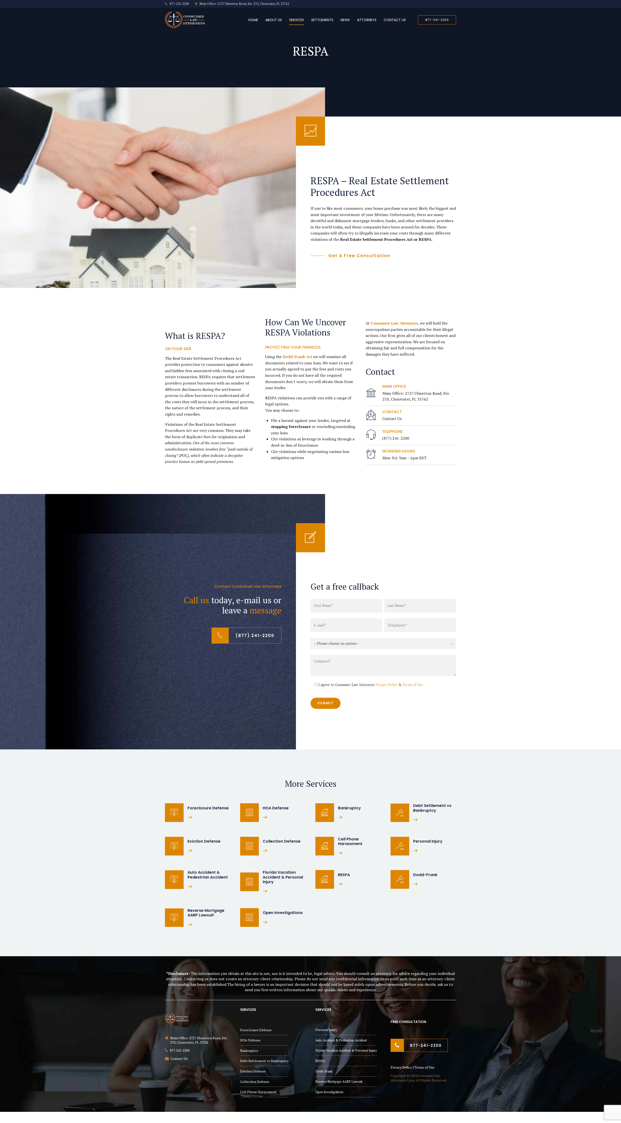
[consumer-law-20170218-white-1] (184, 1018)
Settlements (322, 19)
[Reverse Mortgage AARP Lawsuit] (174, 917)
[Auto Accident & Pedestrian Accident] (174, 879)
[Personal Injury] (400, 846)
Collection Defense (254, 1081)
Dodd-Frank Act (297, 356)
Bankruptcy (249, 1050)
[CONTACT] (371, 415)
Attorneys (366, 19)
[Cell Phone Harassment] (324, 846)
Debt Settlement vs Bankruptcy (264, 1060)
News (345, 19)
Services (296, 19)
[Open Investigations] (249, 917)
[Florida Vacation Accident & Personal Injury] (249, 881)
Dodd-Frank (323, 1071)
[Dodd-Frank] (400, 879)
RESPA (320, 1061)
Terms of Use (412, 684)
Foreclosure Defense (256, 1029)
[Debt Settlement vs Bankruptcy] (400, 813)
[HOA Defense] (249, 812)
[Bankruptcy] (324, 812)
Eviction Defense (253, 1071)
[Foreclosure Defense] (174, 812)
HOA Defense (250, 1040)
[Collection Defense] (249, 846)
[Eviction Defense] (174, 846)
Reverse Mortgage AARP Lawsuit (338, 1081)
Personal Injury (326, 1030)
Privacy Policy (387, 684)
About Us (273, 19)
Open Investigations (329, 1091)
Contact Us (395, 19)
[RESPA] (324, 879)
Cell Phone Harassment (258, 1091)
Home (253, 19)
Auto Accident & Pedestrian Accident (341, 1040)
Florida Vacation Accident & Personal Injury (346, 1050)
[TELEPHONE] (371, 435)
